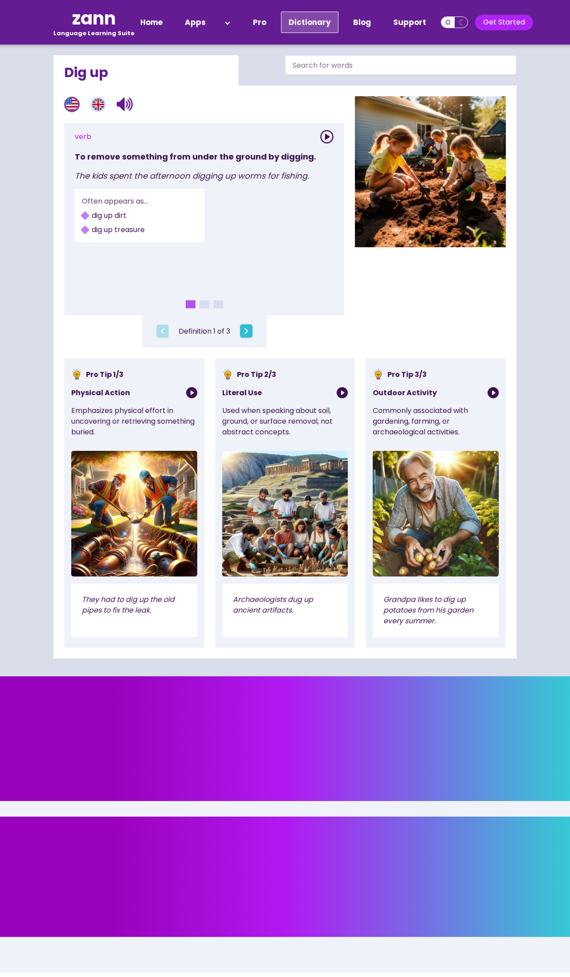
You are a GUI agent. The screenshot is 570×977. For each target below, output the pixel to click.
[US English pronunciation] (72, 104)
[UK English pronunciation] (98, 104)
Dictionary (310, 22)
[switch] (454, 22)
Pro (259, 22)
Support (409, 22)
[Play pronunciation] (327, 136)
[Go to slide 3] (218, 304)
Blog (362, 22)
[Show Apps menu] (227, 22)
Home (151, 22)
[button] (125, 104)
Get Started (504, 22)
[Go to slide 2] (204, 304)
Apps (195, 22)
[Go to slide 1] (190, 304)
